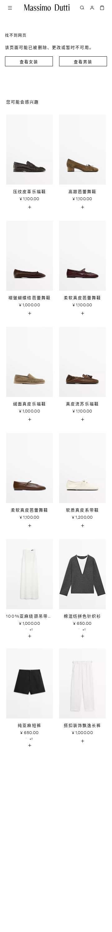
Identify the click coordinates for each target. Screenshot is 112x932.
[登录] (92, 7)
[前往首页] (47, 7)
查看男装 (83, 62)
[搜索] (82, 7)
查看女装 (29, 62)
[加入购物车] (29, 207)
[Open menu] (10, 7)
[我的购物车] (102, 7)
